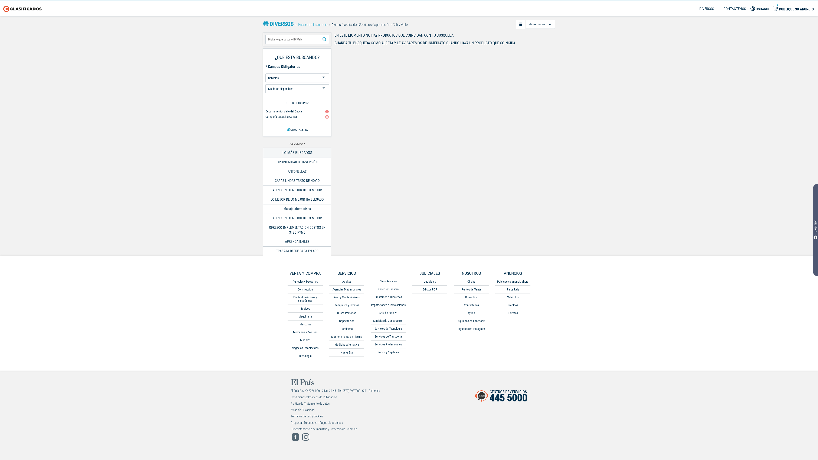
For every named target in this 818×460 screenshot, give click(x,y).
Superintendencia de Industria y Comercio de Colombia (324, 429)
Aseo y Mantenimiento (346, 297)
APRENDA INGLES (297, 242)
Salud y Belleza (388, 313)
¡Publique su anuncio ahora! (513, 281)
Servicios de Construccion (388, 320)
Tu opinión (815, 227)
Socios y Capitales (388, 352)
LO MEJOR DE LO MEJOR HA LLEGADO (297, 199)
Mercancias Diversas (305, 332)
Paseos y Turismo (388, 289)
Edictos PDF (430, 289)
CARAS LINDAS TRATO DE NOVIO (297, 181)
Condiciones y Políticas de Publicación (314, 397)
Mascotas (305, 324)
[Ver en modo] (520, 24)
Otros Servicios (388, 281)
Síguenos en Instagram (471, 329)
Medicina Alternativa (347, 344)
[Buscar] (324, 39)
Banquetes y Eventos (346, 305)
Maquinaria (305, 316)
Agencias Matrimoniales (347, 289)
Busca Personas (346, 313)
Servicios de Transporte (388, 336)
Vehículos (513, 297)
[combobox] (297, 39)
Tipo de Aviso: (297, 82)
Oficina (471, 281)
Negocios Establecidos (305, 348)
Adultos (346, 281)
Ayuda (471, 313)
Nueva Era (347, 352)
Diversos (707, 9)
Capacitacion (346, 321)
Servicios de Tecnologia (388, 328)
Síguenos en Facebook (471, 321)
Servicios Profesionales (388, 344)
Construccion (305, 289)
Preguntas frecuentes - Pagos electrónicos (317, 423)
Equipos (305, 308)
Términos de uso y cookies (307, 416)
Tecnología (305, 356)
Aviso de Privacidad (302, 410)
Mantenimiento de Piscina (346, 336)
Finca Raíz (513, 289)
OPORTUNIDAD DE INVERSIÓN (297, 162)
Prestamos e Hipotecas (388, 297)
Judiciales (430, 281)
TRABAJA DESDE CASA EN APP (297, 251)
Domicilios (471, 297)
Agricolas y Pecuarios (305, 281)
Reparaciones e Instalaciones (388, 305)
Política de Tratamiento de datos (310, 403)
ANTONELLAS (297, 172)
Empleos (513, 305)
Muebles (305, 340)
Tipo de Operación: (297, 71)
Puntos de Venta (471, 289)
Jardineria (347, 329)
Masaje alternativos (297, 209)
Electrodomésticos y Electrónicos (305, 299)
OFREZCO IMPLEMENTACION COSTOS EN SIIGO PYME (297, 230)
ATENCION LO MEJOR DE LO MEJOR (297, 190)
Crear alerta (299, 129)
